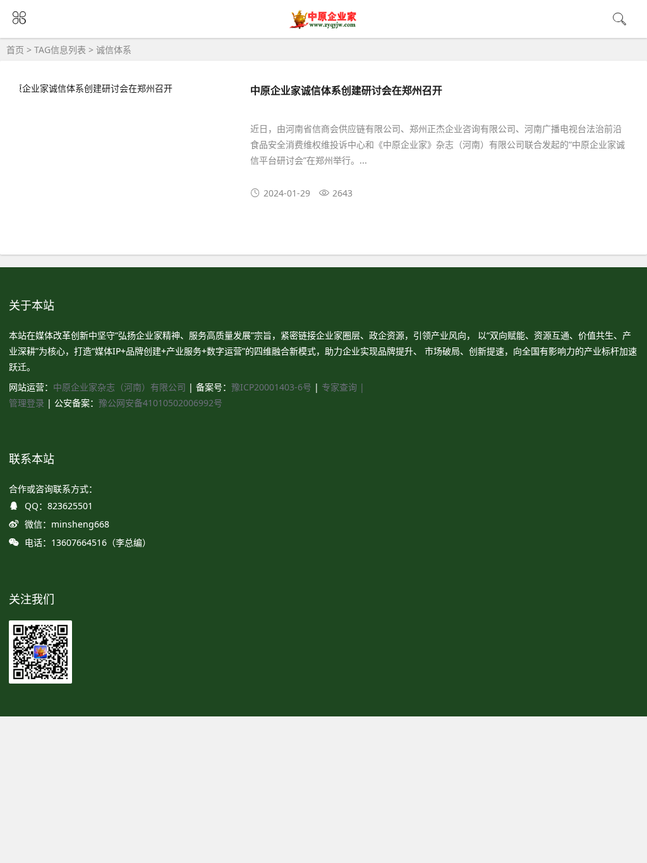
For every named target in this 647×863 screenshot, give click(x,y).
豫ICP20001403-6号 (271, 387)
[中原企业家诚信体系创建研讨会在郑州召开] (123, 88)
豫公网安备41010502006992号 (160, 403)
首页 (15, 50)
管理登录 (28, 403)
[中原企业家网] (324, 27)
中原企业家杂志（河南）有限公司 (119, 387)
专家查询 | (343, 387)
